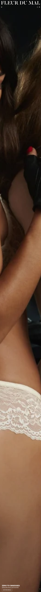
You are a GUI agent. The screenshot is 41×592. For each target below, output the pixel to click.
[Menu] (1, 7)
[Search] (37, 7)
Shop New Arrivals (7, 590)
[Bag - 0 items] (39, 7)
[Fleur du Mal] (20, 3)
